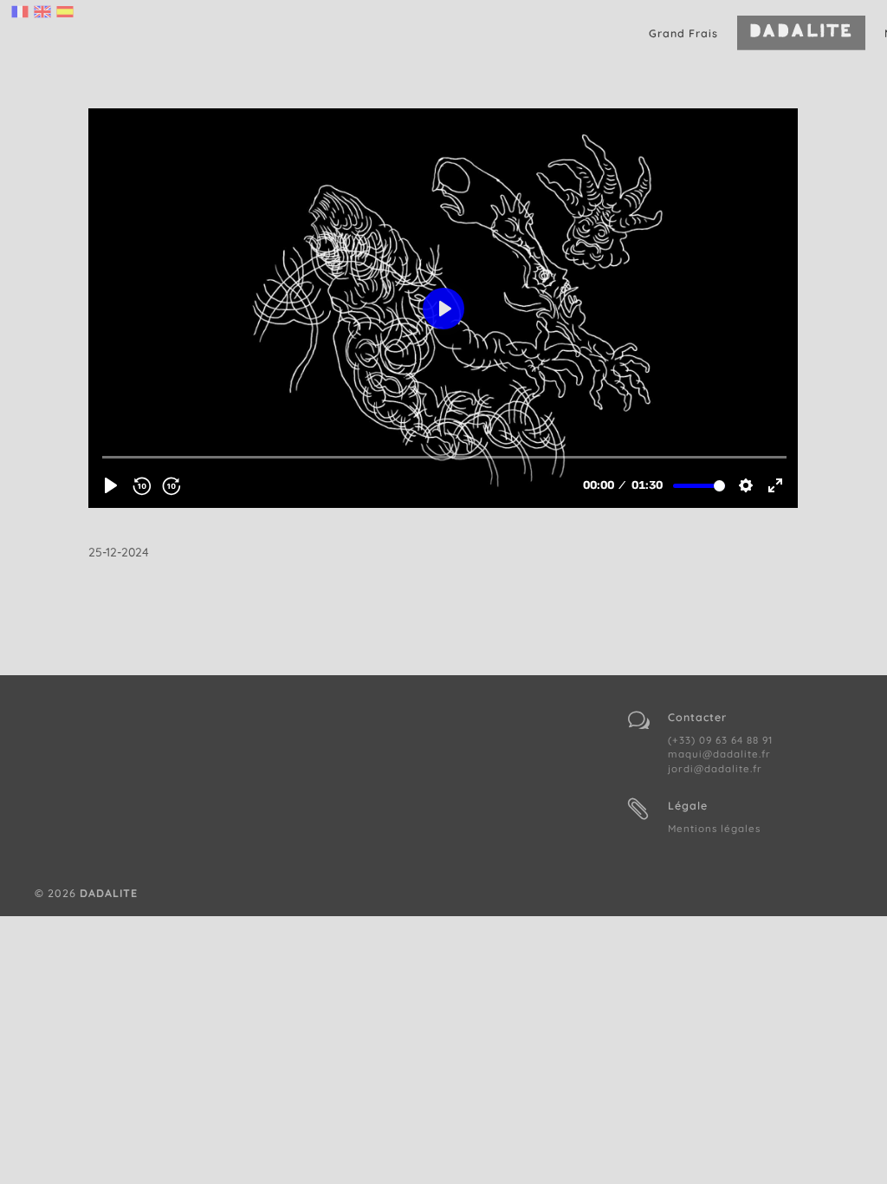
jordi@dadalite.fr (715, 768)
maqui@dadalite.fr (719, 753)
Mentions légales (714, 828)
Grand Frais (683, 33)
